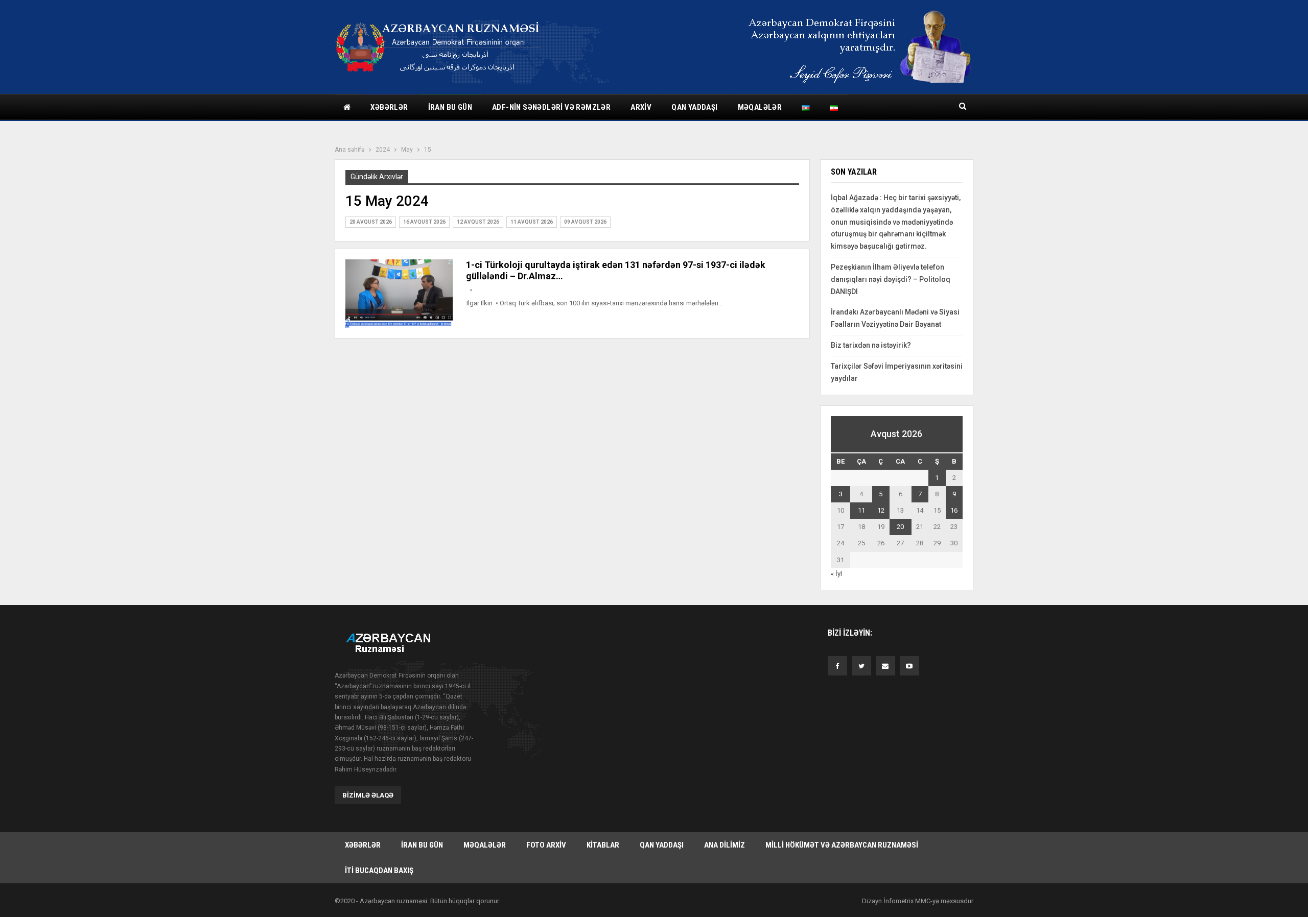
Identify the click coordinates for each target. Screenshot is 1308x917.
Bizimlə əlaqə (367, 795)
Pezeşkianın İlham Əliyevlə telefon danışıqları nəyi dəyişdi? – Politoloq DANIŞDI (890, 279)
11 (861, 510)
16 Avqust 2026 (424, 222)
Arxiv (640, 107)
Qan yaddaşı (694, 107)
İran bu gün (450, 107)
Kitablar (603, 845)
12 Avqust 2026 (478, 222)
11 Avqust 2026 (531, 222)
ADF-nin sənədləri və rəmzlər (551, 107)
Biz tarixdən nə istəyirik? (871, 345)
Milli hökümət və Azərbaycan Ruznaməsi (841, 845)
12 (880, 510)
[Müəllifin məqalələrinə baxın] (471, 290)
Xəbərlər (389, 107)
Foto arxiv (546, 845)
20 (900, 526)
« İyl (836, 573)
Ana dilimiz (724, 845)
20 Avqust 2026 (370, 222)
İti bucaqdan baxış (379, 870)
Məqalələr (760, 107)
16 (953, 510)
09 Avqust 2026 (585, 222)
